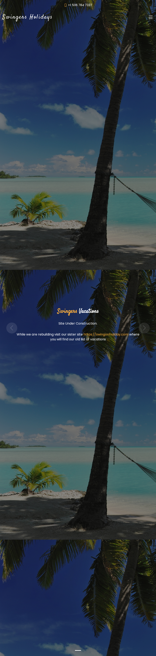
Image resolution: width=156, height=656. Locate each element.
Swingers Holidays (27, 17)
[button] (11, 328)
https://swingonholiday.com (105, 334)
